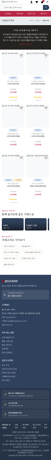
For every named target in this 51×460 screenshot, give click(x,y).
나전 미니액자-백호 (13, 84)
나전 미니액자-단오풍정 (38, 84)
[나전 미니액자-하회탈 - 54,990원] (13, 165)
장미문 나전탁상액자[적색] (38, 186)
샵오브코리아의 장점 (9, 369)
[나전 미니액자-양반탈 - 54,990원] (37, 116)
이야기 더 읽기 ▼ (25, 44)
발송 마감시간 (7, 345)
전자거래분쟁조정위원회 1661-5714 (31, 450)
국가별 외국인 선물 (28, 258)
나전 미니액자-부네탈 (13, 136)
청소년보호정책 (37, 426)
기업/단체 (43, 13)
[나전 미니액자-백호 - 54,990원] (13, 63)
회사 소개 (5, 365)
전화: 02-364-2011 (9, 317)
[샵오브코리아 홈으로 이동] (9, 2)
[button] (36, 2)
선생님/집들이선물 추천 (33, 252)
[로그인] (31, 2)
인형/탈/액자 (26, 246)
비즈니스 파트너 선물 (12, 252)
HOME (31, 20)
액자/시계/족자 (10, 246)
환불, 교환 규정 (7, 341)
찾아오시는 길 (7, 325)
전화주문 (5, 349)
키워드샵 (37, 20)
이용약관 (16, 426)
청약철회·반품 (25, 426)
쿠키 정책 (45, 426)
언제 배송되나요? (8, 337)
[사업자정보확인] (31, 435)
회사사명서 (6, 380)
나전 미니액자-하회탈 (13, 186)
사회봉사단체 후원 (8, 376)
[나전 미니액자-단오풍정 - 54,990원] (37, 63)
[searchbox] (22, 7)
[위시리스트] (21, 55)
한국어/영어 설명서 (9, 373)
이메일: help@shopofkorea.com (14, 321)
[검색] (46, 7)
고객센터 (5, 305)
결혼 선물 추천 (9, 264)
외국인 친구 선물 (10, 258)
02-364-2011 (15, 295)
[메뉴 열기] (47, 2)
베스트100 (31, 13)
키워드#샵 (19, 13)
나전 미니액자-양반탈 (37, 136)
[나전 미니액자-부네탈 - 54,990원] (13, 116)
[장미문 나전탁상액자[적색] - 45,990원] (37, 165)
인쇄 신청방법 (7, 352)
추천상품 (8, 13)
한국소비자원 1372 (13, 450)
